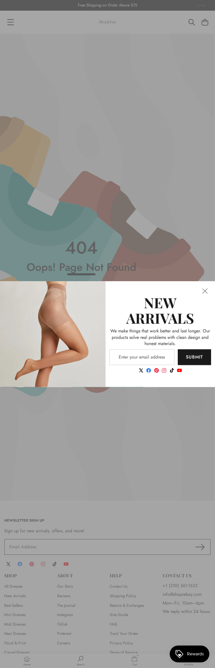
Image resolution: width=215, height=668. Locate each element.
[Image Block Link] (53, 334)
